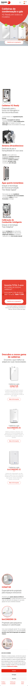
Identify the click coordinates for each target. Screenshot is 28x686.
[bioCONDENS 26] (14, 405)
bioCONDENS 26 (14, 428)
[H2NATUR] (14, 363)
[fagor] (5, 2)
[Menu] (20, 2)
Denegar (14, 674)
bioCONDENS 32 (14, 469)
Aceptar (14, 670)
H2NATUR (14, 386)
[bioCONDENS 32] (14, 447)
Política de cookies (12, 666)
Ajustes (14, 678)
